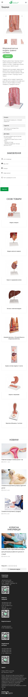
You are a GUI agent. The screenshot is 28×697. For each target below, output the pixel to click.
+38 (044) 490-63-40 (6, 648)
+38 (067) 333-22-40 (6, 650)
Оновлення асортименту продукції (11, 511)
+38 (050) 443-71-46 (6, 584)
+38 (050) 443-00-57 (6, 626)
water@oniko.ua (8, 628)
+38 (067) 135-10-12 (6, 608)
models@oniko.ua (9, 581)
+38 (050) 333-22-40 (6, 651)
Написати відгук (15, 569)
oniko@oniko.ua (8, 605)
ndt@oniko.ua (8, 653)
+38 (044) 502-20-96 (6, 580)
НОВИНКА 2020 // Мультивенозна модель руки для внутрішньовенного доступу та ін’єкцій (13, 552)
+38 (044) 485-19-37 (6, 604)
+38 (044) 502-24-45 (6, 602)
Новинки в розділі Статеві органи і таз (12, 459)
